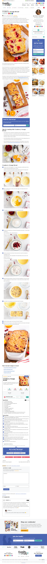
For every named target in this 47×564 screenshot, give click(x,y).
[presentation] (35, 62)
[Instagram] (37, 3)
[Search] (43, 37)
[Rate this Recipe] (10, 13)
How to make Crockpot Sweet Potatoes (34, 65)
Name (5, 486)
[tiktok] (42, 3)
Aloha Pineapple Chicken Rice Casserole (35, 86)
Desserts (27, 7)
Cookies (22, 559)
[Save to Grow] (12, 13)
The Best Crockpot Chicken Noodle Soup (41, 86)
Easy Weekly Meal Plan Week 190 (24, 461)
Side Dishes (32, 7)
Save (27, 125)
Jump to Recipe (6, 13)
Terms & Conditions (12, 559)
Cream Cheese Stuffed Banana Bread (10, 367)
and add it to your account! (38, 32)
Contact (30, 3)
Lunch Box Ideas (21, 7)
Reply (27, 500)
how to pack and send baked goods (14, 142)
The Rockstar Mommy (40, 1)
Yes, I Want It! (38, 555)
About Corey (22, 556)
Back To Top (25, 559)
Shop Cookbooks (24, 530)
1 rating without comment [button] (15, 465)
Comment (5, 473)
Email (18, 486)
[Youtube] (40, 3)
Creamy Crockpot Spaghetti (7, 461)
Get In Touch (27, 556)
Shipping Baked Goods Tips (23, 77)
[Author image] (2, 15)
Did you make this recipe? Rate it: (8, 470)
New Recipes (26, 3)
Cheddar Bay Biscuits (7, 372)
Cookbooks (33, 3)
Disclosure (16, 559)
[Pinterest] (39, 3)
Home (19, 556)
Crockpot (9, 7)
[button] (9, 13)
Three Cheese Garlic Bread (34, 74)
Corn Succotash (40, 74)
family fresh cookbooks (30, 0)
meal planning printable (8, 0)
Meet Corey (38, 24)
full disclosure (24, 562)
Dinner (5, 7)
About (23, 3)
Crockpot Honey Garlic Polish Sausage (41, 65)
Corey (5, 15)
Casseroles (14, 7)
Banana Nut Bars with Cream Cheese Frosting (41, 95)
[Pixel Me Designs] (43, 559)
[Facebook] (36, 3)
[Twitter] (43, 3)
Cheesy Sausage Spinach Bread (9, 371)
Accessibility (19, 559)
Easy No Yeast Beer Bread (8, 369)
